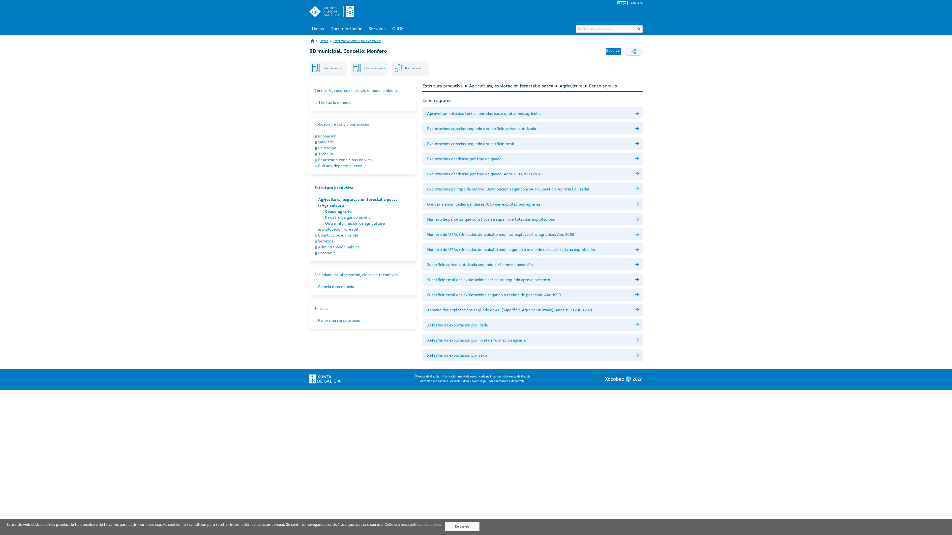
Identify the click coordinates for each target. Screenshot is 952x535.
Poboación (327, 136)
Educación (327, 148)
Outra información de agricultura (355, 224)
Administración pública (338, 247)
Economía (326, 253)
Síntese (321, 309)
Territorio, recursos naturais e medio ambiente (357, 91)
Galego (621, 3)
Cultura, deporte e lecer (340, 166)
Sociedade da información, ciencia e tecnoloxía (356, 275)
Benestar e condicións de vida (345, 160)
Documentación (346, 29)
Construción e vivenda (338, 236)
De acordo (462, 526)
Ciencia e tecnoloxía (336, 287)
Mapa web (517, 381)
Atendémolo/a (498, 381)
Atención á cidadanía (434, 381)
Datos (318, 29)
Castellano (636, 3)
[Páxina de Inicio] (312, 41)
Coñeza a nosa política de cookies (413, 525)
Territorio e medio (335, 103)
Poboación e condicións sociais (341, 125)
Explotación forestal (340, 230)
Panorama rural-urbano (339, 321)
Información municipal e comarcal (357, 41)
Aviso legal (479, 381)
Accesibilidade (460, 381)
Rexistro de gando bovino (348, 218)
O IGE (398, 29)
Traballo (325, 154)
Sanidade (326, 142)
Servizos (377, 29)
